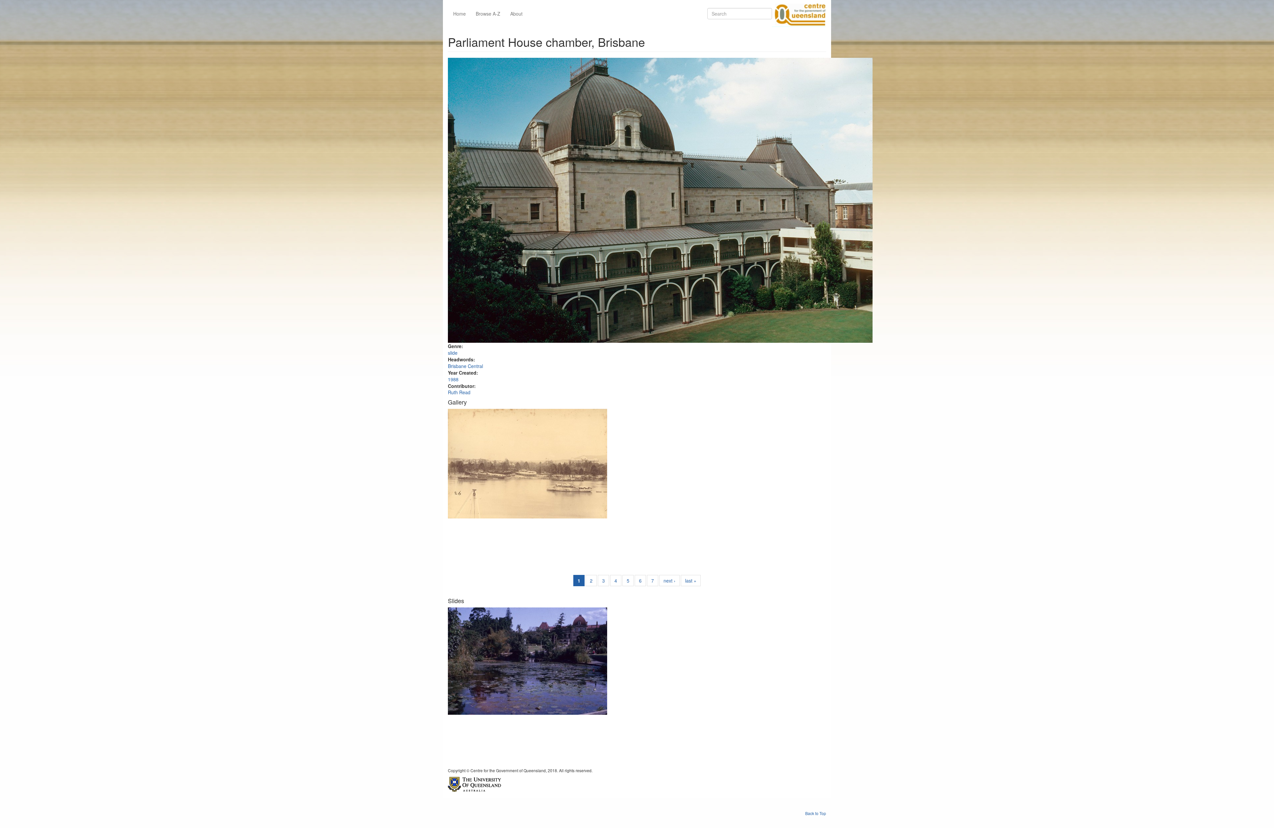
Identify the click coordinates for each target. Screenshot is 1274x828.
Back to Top (815, 813)
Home (459, 13)
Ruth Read (459, 392)
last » (690, 580)
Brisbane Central (465, 366)
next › (669, 580)
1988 (453, 379)
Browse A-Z (488, 13)
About (516, 13)
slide (453, 352)
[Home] (799, 13)
